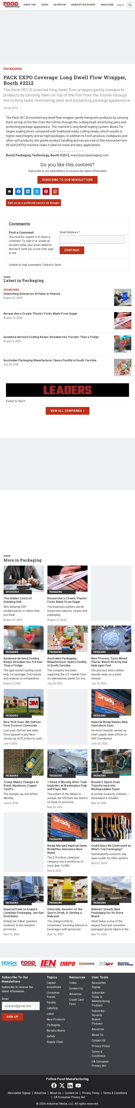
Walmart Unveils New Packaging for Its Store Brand (107, 913)
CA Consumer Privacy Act (69, 1097)
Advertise (40, 1093)
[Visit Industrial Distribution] (87, 963)
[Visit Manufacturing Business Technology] (125, 963)
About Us (55, 1093)
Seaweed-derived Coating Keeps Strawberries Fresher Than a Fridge (51, 337)
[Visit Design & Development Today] (10, 963)
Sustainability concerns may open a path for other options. (110, 856)
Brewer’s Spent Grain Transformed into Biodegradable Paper (105, 785)
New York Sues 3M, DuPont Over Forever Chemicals (22, 723)
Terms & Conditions (115, 1093)
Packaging (13, 69)
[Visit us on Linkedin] (70, 1085)
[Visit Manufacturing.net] (106, 963)
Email (5, 999)
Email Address (70, 232)
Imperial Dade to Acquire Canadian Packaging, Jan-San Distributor (24, 913)
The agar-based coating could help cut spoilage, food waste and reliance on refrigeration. (22, 674)
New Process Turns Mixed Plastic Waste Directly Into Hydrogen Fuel (109, 662)
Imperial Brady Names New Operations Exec (109, 723)
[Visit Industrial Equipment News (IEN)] (48, 963)
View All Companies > (67, 410)
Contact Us (71, 1093)
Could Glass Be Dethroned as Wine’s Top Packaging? (111, 847)
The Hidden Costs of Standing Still (18, 600)
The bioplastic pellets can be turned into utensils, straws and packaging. (67, 611)
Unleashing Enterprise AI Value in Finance (32, 293)
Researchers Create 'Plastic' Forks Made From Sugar (40, 313)
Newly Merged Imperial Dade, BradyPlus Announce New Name (67, 849)
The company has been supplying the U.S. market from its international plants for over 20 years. (66, 674)
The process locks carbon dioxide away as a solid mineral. (107, 674)
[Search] (129, 4)
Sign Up (12, 1016)
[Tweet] (36, 191)
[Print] (9, 191)
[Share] (18, 191)
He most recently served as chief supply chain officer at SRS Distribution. (109, 734)
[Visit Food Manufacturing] (29, 963)
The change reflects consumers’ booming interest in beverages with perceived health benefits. (67, 925)
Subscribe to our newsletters (67, 179)
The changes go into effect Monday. (21, 796)
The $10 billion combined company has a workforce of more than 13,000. (65, 861)
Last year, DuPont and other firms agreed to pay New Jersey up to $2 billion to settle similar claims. (23, 735)
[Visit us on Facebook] (54, 1085)
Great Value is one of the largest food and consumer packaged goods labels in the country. (110, 925)
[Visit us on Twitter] (62, 1085)
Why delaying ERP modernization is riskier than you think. (22, 611)
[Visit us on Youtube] (78, 1085)
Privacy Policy (90, 1093)
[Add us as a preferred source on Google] (55, 191)
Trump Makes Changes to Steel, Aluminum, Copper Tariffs (21, 785)
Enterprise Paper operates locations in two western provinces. (20, 925)
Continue (71, 250)
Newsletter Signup (19, 1093)
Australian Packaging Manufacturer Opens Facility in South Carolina (50, 360)
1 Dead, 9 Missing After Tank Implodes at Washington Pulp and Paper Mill (67, 785)
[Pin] (46, 191)
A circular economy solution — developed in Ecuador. (110, 796)
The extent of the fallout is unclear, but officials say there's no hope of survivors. (67, 798)
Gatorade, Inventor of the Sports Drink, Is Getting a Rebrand (64, 913)
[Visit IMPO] (67, 963)
